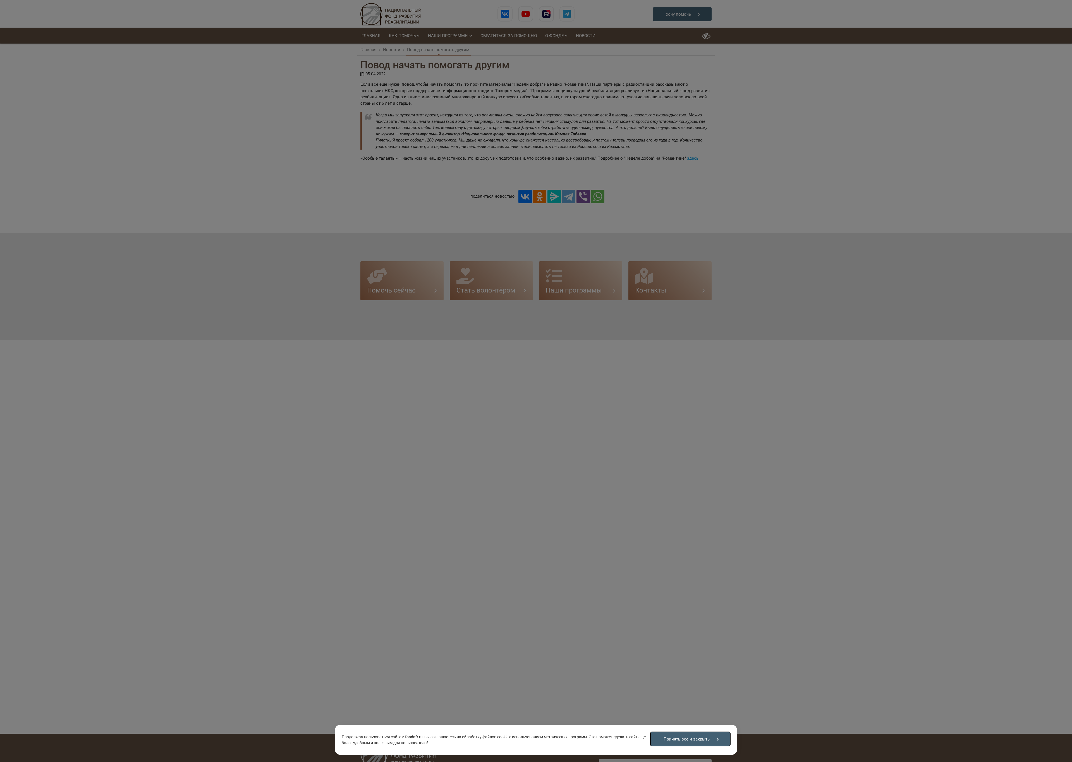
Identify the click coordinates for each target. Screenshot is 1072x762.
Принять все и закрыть (687, 739)
